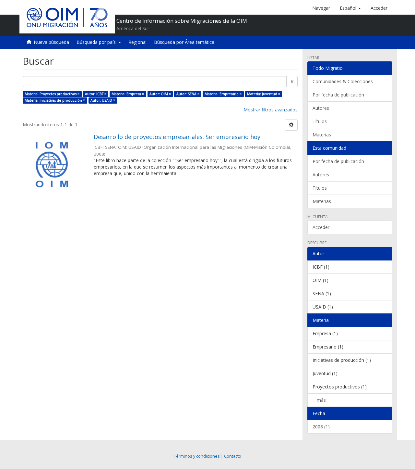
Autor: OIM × (160, 94)
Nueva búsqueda (51, 42)
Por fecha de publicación (338, 95)
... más (319, 400)
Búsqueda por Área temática (184, 42)
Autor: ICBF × (95, 94)
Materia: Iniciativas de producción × (55, 100)
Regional (137, 42)
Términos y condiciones (197, 456)
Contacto (232, 456)
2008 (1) (321, 427)
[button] (350, 8)
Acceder (321, 227)
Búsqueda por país (97, 42)
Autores (321, 108)
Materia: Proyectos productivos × (52, 94)
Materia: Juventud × (263, 94)
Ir (291, 81)
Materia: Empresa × (128, 94)
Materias (322, 135)
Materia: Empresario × (223, 94)
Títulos (320, 121)
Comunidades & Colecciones (343, 81)
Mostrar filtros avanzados (270, 110)
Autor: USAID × (102, 100)
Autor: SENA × (187, 94)
